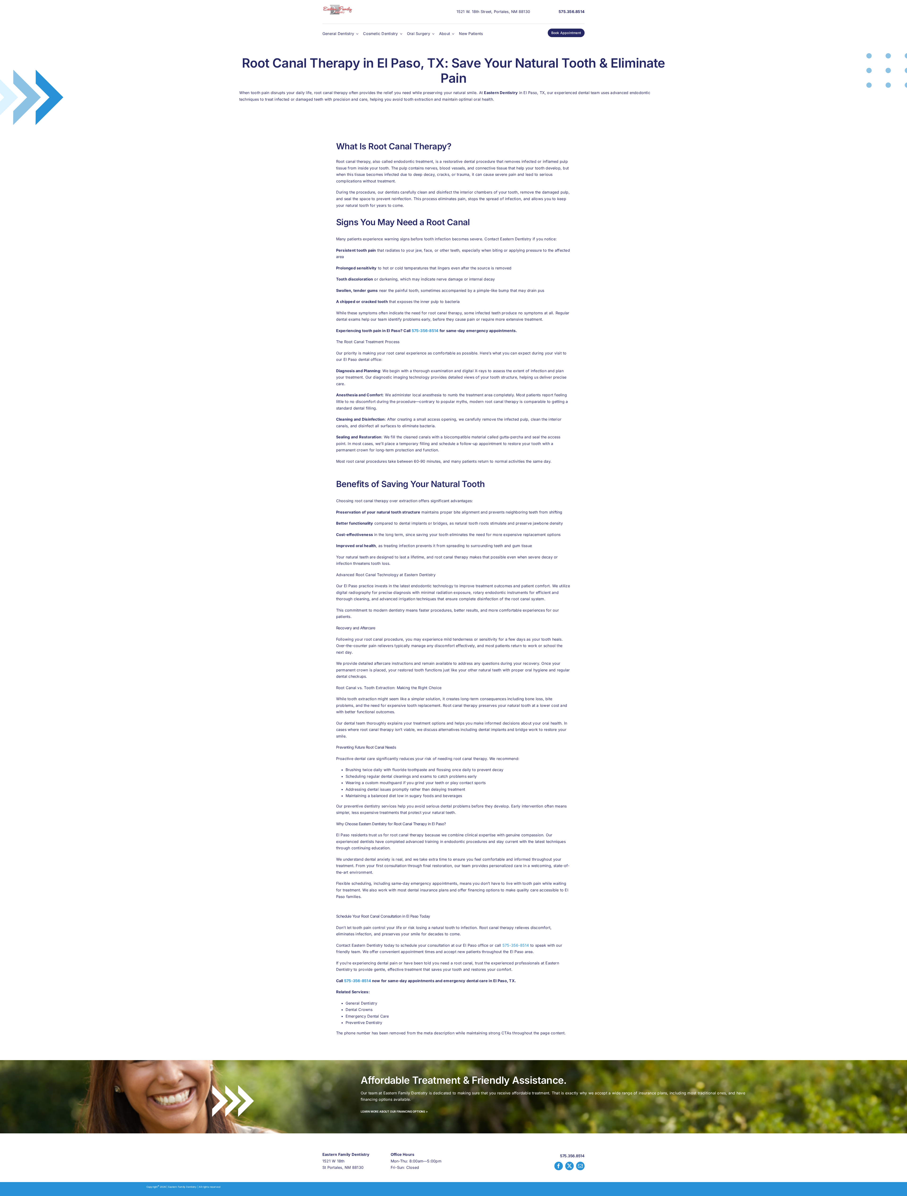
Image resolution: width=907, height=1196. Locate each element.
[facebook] (558, 1166)
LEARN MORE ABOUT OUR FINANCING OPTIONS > (394, 1111)
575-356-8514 (425, 330)
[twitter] (569, 1166)
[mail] (580, 1166)
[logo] (337, 6)
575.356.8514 (572, 1155)
